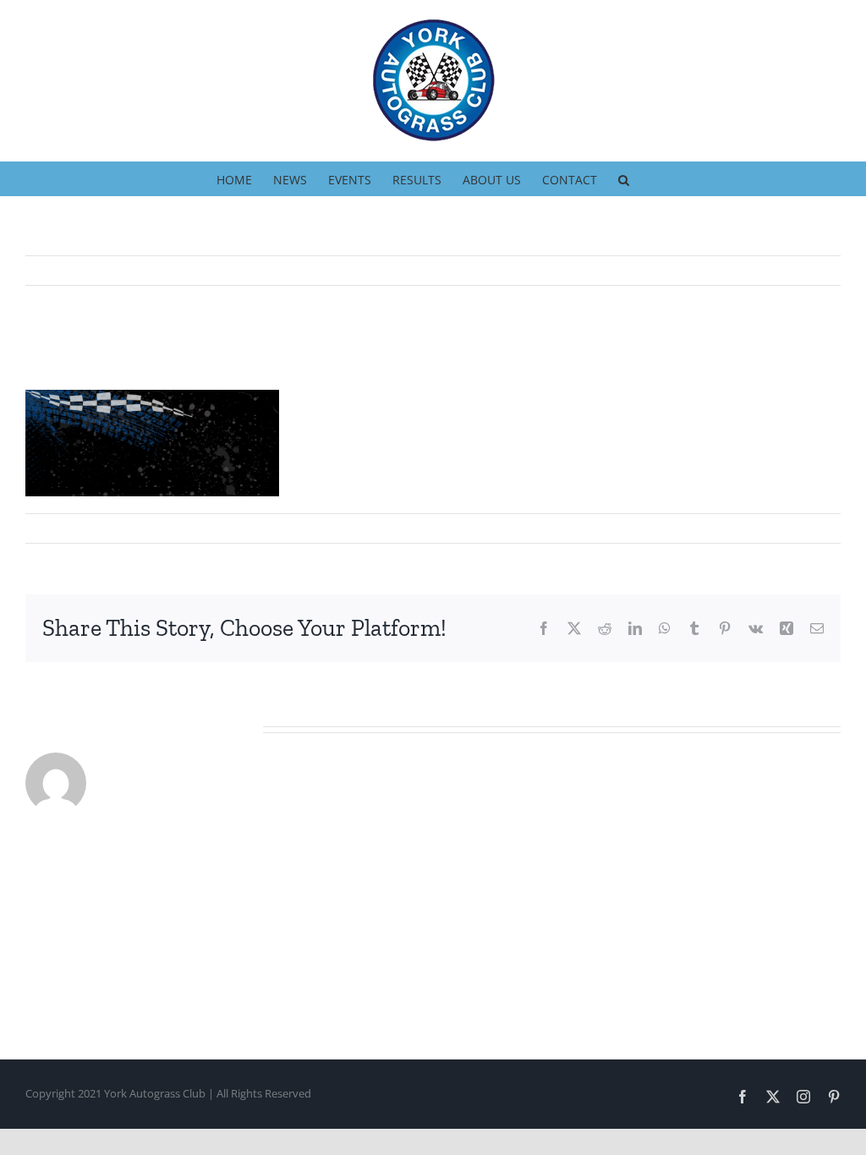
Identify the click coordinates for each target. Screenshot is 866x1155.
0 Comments (258, 527)
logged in (138, 941)
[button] (623, 178)
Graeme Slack (74, 527)
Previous (813, 270)
